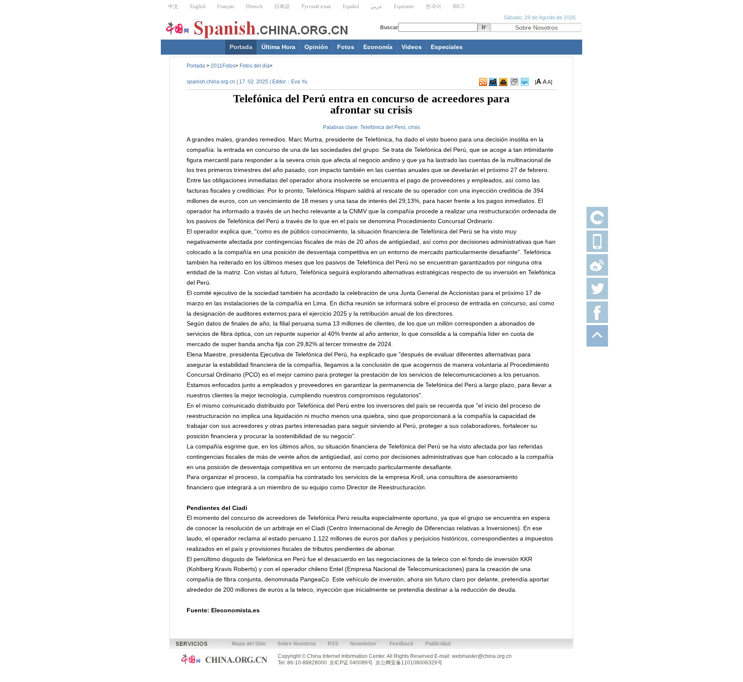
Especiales (447, 46)
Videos (412, 46)
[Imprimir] (503, 82)
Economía (378, 46)
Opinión (316, 46)
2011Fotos (223, 66)
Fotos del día (254, 66)
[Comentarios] (525, 82)
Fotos (345, 46)
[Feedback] (493, 82)
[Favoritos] (514, 82)
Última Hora (278, 46)
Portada (241, 46)
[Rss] (483, 82)
